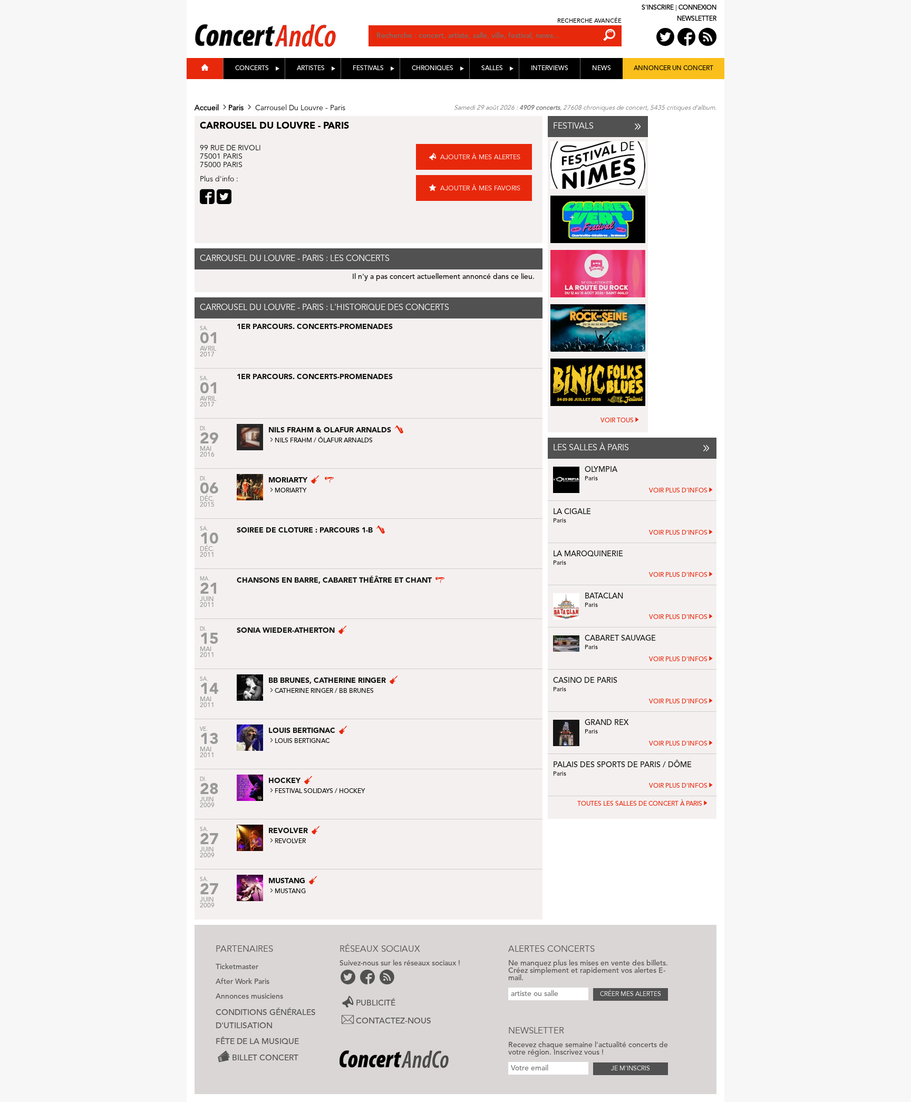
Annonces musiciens (249, 996)
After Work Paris (242, 981)
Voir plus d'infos (678, 491)
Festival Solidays (304, 791)
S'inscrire (658, 8)
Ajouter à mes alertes (480, 157)
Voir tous (617, 421)
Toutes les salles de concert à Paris (639, 804)
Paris (236, 108)
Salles (492, 68)
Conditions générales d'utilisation (266, 1019)
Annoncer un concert (673, 68)
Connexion (697, 8)
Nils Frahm (293, 441)
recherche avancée (589, 21)
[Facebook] (207, 196)
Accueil (207, 108)
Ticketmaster (237, 967)
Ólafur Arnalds (345, 441)
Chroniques (432, 68)
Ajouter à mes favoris (480, 188)
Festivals (368, 68)
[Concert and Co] (282, 25)
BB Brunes (356, 691)
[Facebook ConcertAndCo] (686, 37)
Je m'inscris (630, 1069)
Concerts (252, 68)
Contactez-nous (393, 1021)
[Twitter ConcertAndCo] (665, 37)
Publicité (375, 1003)
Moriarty (290, 491)
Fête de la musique (257, 1042)
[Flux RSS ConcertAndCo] (707, 37)
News (601, 68)
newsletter (696, 19)
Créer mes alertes (630, 994)
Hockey (352, 791)
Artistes (311, 68)
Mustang (290, 891)
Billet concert (265, 1057)
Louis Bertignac (302, 741)
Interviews (549, 68)
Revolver (290, 841)
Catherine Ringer (304, 691)
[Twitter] (224, 196)
